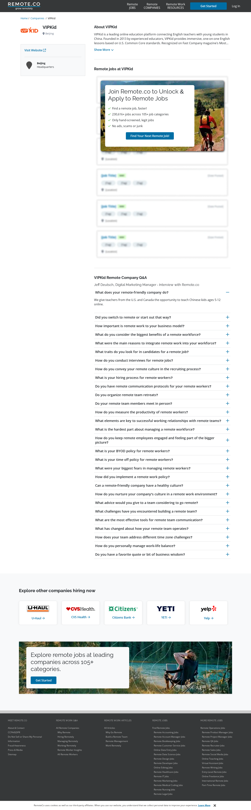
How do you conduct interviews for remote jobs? (134, 360)
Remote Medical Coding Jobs (168, 785)
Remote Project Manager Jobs (217, 736)
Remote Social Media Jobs (215, 754)
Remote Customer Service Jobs (169, 745)
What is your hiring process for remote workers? (134, 377)
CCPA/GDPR (14, 732)
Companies (37, 18)
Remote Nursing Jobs (164, 789)
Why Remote (64, 732)
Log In (236, 6)
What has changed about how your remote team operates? (142, 528)
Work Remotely (113, 745)
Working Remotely (67, 745)
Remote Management (117, 741)
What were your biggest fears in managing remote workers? (143, 468)
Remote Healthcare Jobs (166, 772)
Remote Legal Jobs (163, 794)
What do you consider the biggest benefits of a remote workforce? (148, 334)
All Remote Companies (67, 727)
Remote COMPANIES (152, 6)
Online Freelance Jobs (213, 776)
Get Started (208, 6)
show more (102, 50)
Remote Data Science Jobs (167, 754)
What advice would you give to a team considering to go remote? (146, 502)
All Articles (109, 727)
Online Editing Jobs (163, 767)
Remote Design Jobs (164, 758)
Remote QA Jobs (210, 741)
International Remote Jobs (215, 780)
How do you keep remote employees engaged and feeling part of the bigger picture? (154, 440)
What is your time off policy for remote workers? (134, 459)
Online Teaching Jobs (212, 758)
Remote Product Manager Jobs (217, 732)
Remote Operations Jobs (212, 727)
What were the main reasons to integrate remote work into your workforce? (155, 343)
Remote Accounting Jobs (166, 732)
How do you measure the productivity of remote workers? (141, 412)
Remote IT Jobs (161, 776)
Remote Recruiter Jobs (213, 745)
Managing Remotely (68, 741)
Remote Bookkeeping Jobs (167, 741)
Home (24, 18)
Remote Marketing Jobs (166, 780)
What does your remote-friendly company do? (131, 292)
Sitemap (12, 754)
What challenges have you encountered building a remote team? (146, 511)
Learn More (204, 805)
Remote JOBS (132, 6)
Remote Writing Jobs (212, 767)
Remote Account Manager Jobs (169, 736)
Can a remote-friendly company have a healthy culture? (139, 485)
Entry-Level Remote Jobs (214, 772)
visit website (33, 50)
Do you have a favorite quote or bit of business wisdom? (140, 554)
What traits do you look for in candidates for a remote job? (142, 352)
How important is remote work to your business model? (139, 326)
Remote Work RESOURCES (175, 6)
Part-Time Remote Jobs (213, 785)
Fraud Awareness (17, 745)
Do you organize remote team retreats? (126, 395)
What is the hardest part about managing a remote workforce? (145, 429)
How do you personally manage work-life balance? (135, 546)
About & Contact (16, 727)
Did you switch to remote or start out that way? (133, 317)
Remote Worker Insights (70, 750)
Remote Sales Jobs (211, 750)
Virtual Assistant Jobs (212, 763)
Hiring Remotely (66, 736)
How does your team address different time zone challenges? (143, 537)
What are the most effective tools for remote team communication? (149, 520)
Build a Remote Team (117, 736)
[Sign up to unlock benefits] (162, 116)
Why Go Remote (114, 732)
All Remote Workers (68, 754)
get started (44, 680)
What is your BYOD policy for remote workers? (132, 451)
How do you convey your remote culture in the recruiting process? (148, 369)
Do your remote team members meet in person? (133, 403)
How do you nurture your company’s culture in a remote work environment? (156, 494)
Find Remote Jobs (161, 727)
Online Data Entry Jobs (165, 750)
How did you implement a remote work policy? (132, 477)
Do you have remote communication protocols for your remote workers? (153, 386)
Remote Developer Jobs (166, 763)
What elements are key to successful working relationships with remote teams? (158, 420)
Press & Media (15, 750)
